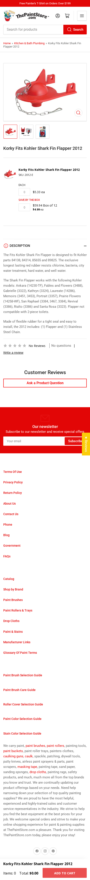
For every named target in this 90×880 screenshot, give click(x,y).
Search (78, 30)
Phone (7, 524)
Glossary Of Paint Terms (20, 652)
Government (12, 545)
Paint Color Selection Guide (22, 719)
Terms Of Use (12, 472)
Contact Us (10, 514)
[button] (14, 346)
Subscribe (75, 441)
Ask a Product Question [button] (45, 383)
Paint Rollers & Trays (17, 610)
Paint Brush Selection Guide (22, 675)
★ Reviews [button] (86, 444)
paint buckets (13, 751)
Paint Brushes (13, 600)
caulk (29, 756)
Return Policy (12, 493)
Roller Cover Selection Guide (23, 704)
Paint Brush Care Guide (19, 690)
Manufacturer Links (16, 642)
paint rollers (55, 746)
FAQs (6, 556)
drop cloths (37, 772)
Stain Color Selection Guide (22, 733)
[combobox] (45, 29)
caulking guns (13, 756)
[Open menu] (82, 16)
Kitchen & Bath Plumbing (29, 43)
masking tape (27, 767)
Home (7, 43)
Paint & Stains (13, 631)
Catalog (8, 579)
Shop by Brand (13, 589)
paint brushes (35, 746)
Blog (6, 535)
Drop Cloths (11, 621)
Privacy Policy (13, 482)
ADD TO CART (64, 873)
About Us (9, 503)
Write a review (13, 352)
